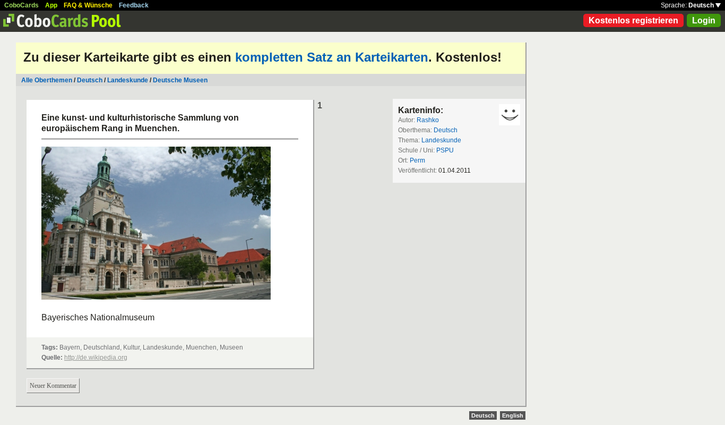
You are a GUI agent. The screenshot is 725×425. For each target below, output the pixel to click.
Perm (417, 160)
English (512, 415)
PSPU (445, 150)
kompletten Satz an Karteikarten (331, 57)
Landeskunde (127, 80)
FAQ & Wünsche (88, 5)
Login (703, 20)
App (51, 5)
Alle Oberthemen (46, 80)
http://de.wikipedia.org (95, 357)
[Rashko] (509, 114)
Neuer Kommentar (53, 385)
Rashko (428, 120)
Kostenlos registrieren (633, 20)
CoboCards (21, 5)
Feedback (134, 5)
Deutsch (701, 5)
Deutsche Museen (180, 80)
